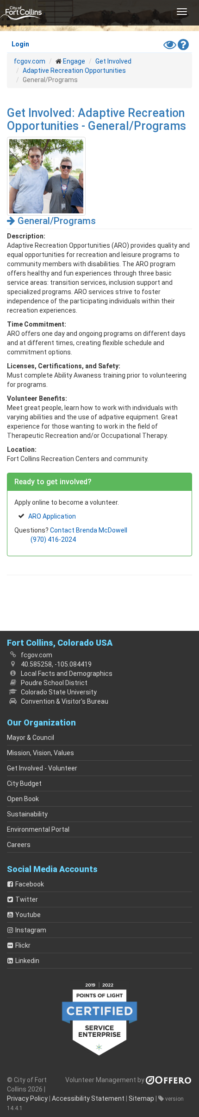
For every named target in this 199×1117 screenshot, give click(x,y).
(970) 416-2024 (53, 539)
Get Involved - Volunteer (42, 768)
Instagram (30, 930)
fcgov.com (29, 61)
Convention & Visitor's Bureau (64, 701)
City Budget (24, 783)
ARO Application (52, 516)
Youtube (28, 914)
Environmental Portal (38, 829)
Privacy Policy (27, 1098)
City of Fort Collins (21, 12)
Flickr (23, 945)
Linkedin (27, 960)
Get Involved (113, 61)
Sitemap (141, 1098)
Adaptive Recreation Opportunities (74, 70)
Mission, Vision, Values (40, 753)
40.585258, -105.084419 (56, 664)
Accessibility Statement (88, 1098)
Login (20, 44)
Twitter (26, 899)
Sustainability (27, 814)
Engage (74, 61)
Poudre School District (54, 683)
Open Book (23, 798)
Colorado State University (59, 692)
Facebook (29, 884)
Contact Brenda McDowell (88, 530)
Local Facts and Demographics (66, 673)
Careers (19, 844)
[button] (182, 11)
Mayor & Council (30, 737)
